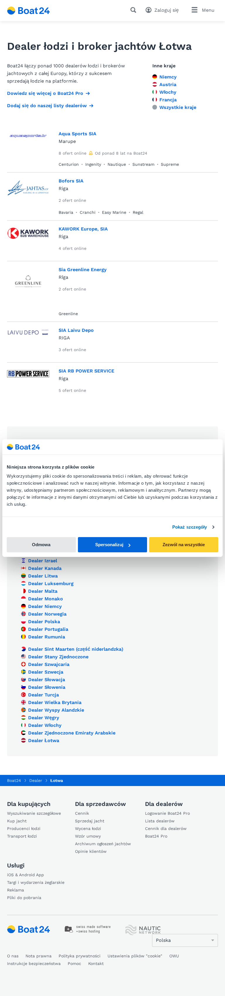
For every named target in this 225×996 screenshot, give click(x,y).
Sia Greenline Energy (83, 269)
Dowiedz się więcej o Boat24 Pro (45, 93)
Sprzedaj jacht (89, 821)
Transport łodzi (22, 836)
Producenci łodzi (23, 828)
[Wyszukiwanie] (134, 10)
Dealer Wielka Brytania (54, 702)
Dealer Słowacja (46, 679)
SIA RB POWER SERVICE (86, 371)
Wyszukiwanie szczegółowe (34, 813)
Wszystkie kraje (177, 107)
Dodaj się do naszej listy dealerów (47, 105)
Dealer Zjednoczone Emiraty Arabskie (71, 733)
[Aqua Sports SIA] (28, 142)
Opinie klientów (91, 851)
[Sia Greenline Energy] (28, 284)
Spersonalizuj (109, 544)
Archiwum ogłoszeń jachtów (103, 843)
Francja (168, 99)
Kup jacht (17, 821)
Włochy (167, 92)
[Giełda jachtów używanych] (28, 10)
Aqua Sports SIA (77, 133)
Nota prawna (38, 956)
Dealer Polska (44, 621)
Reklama (15, 890)
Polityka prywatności (79, 956)
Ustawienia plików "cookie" (135, 956)
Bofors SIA (71, 181)
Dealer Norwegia (47, 614)
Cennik (82, 813)
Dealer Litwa (43, 576)
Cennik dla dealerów (166, 828)
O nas (12, 956)
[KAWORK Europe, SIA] (28, 237)
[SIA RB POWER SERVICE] (28, 379)
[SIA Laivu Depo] (28, 338)
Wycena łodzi (88, 828)
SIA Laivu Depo (76, 330)
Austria (167, 84)
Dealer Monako (45, 599)
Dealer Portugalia (48, 629)
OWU (174, 956)
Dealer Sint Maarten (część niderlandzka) (75, 649)
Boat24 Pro (156, 836)
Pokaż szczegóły (189, 527)
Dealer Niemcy (45, 606)
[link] (87, 929)
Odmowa (41, 544)
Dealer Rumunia (46, 637)
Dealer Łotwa (43, 740)
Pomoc (74, 963)
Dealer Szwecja (45, 672)
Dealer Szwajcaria (48, 664)
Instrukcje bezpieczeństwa (34, 963)
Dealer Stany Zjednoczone (58, 657)
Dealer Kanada (45, 568)
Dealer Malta (42, 591)
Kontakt (96, 963)
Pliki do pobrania (24, 897)
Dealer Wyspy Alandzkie (56, 710)
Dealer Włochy (45, 725)
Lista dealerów (160, 821)
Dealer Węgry (43, 717)
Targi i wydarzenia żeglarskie (35, 882)
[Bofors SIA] (28, 190)
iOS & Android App (25, 874)
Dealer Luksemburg (51, 583)
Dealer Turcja (43, 695)
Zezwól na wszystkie (184, 544)
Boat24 (14, 780)
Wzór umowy (88, 836)
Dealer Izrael (42, 560)
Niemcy (168, 77)
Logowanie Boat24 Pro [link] (167, 813)
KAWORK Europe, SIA (83, 229)
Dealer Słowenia (46, 687)
